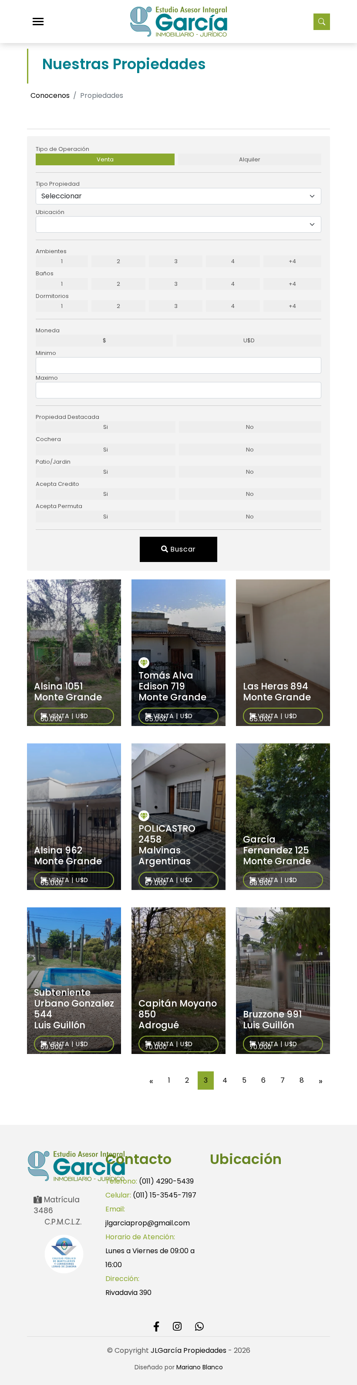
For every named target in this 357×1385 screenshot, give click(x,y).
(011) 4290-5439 (166, 1181)
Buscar (182, 549)
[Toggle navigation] (38, 21)
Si (105, 427)
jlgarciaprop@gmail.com (147, 1223)
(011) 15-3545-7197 (164, 1195)
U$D (249, 340)
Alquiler (249, 159)
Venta (105, 159)
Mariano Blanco (199, 1367)
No (250, 427)
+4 (292, 261)
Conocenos (50, 95)
